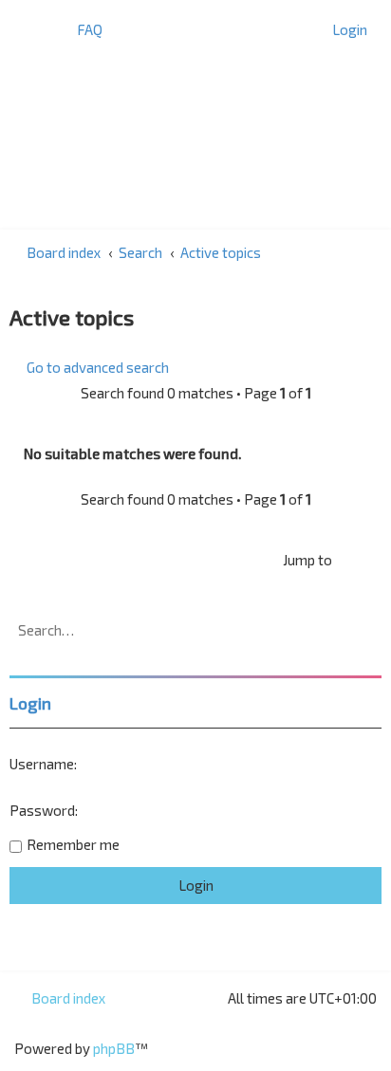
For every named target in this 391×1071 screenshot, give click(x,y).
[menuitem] (81, 29)
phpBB (114, 1048)
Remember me (73, 844)
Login (30, 702)
